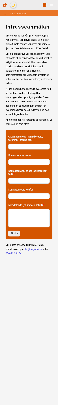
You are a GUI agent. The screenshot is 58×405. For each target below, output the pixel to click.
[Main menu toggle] (51, 5)
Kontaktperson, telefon (21, 189)
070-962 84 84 (14, 253)
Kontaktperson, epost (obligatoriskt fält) (27, 172)
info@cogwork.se (33, 249)
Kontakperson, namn (19, 155)
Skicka (14, 233)
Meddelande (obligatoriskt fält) (26, 205)
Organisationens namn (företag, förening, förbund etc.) (25, 138)
